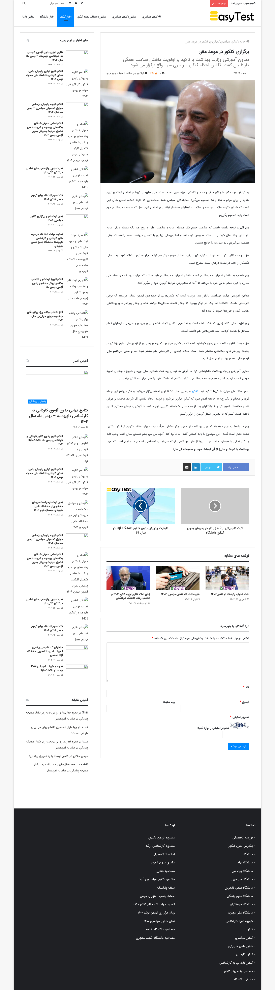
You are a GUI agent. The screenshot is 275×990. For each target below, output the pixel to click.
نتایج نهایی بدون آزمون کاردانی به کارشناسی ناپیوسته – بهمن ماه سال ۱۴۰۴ (44, 56)
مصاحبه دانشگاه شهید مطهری (155, 937)
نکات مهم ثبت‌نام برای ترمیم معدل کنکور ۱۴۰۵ (47, 197)
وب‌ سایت (169, 702)
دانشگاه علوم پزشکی (240, 896)
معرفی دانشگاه (243, 979)
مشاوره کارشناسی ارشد (160, 845)
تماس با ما (28, 16)
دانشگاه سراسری (242, 879)
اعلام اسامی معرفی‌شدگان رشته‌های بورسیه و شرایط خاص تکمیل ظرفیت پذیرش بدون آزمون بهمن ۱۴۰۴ (45, 129)
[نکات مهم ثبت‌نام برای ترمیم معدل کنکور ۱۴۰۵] (77, 202)
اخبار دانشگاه (47, 16)
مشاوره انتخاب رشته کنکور (91, 16)
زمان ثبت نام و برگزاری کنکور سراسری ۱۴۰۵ (47, 218)
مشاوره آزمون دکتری (161, 837)
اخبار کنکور (65, 16)
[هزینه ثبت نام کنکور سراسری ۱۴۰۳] (178, 578)
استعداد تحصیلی (164, 854)
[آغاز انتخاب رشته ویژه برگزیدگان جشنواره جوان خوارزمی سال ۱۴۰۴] (77, 325)
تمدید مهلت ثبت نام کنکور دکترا (154, 904)
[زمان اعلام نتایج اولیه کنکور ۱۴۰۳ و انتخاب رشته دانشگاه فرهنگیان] (128, 578)
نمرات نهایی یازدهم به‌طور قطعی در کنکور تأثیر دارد (44, 170)
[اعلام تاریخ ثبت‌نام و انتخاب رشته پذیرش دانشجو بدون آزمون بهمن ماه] (77, 292)
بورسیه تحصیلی (243, 837)
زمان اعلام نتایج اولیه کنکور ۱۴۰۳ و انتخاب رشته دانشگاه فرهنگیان (130, 596)
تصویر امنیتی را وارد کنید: (213, 728)
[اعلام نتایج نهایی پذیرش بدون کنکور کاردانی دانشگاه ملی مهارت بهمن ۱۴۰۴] (77, 84)
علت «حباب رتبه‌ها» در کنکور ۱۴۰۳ (230, 594)
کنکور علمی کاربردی (240, 946)
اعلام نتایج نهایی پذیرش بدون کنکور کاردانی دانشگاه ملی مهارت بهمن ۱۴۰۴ (44, 75)
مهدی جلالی (80, 756)
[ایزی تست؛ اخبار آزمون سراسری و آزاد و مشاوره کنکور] (232, 16)
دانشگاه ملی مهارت (240, 912)
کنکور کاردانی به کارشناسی (236, 962)
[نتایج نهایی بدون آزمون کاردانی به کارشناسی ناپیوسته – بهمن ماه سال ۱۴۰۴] (77, 57)
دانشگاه (248, 854)
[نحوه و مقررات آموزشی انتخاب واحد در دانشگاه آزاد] (77, 672)
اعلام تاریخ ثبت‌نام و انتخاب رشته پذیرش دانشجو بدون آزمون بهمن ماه (47, 283)
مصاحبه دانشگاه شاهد (160, 929)
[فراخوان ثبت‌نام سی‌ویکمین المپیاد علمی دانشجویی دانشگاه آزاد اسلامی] (77, 653)
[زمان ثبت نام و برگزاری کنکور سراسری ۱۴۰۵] (77, 221)
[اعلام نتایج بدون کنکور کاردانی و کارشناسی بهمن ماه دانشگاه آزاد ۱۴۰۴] (77, 449)
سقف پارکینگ (166, 887)
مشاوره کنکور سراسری (124, 16)
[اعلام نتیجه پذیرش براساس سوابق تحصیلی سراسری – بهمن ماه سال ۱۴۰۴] (77, 109)
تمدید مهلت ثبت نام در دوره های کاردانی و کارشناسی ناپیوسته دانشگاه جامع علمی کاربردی (47, 240)
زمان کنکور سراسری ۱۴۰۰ (159, 921)
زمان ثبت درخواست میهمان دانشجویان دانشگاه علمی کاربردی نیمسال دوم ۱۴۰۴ (47, 506)
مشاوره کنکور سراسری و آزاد (157, 879)
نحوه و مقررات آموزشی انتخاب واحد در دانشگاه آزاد (46, 668)
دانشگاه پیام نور (242, 871)
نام (246, 686)
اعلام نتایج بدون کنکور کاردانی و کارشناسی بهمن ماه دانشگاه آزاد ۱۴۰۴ (45, 440)
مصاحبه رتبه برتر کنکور (238, 971)
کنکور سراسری (150, 16)
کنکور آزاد (247, 929)
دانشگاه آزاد (245, 862)
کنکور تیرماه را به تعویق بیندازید (49, 756)
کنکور (195, 391)
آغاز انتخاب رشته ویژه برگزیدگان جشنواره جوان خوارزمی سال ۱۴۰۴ (45, 316)
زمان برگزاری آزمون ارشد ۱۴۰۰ (156, 912)
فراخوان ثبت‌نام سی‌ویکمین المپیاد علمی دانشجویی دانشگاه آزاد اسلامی (45, 651)
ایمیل (244, 702)
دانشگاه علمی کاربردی (239, 887)
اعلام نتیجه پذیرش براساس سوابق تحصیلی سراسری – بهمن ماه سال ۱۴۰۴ (45, 108)
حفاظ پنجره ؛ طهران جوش (157, 896)
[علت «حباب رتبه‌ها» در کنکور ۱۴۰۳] (227, 578)
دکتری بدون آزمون (163, 862)
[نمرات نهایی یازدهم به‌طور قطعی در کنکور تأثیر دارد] (77, 178)
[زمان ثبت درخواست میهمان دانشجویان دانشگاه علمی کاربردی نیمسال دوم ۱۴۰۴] (77, 515)
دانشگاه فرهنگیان (241, 904)
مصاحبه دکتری (165, 871)
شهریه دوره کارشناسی (239, 921)
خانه (243, 41)
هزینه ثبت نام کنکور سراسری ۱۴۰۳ (180, 594)
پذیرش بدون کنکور (241, 845)
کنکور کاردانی (244, 954)
